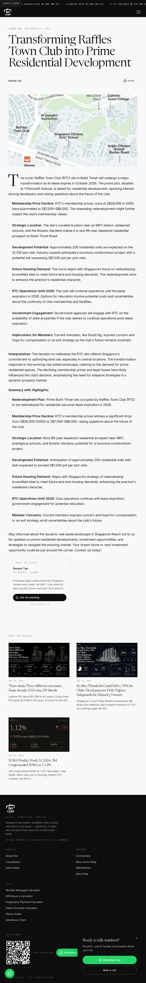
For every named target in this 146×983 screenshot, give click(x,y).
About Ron (12, 855)
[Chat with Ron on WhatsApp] (9, 973)
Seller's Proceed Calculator (21, 907)
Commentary (83, 855)
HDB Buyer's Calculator (19, 896)
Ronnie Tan (15, 80)
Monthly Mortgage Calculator (23, 890)
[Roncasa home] (8, 12)
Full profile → (39, 604)
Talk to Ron (13, 934)
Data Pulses (12, 867)
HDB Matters (83, 867)
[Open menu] (138, 12)
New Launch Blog (86, 861)
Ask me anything (29, 597)
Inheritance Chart (16, 919)
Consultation (13, 861)
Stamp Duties (13, 913)
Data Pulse (82, 873)
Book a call (109, 970)
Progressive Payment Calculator (24, 901)
